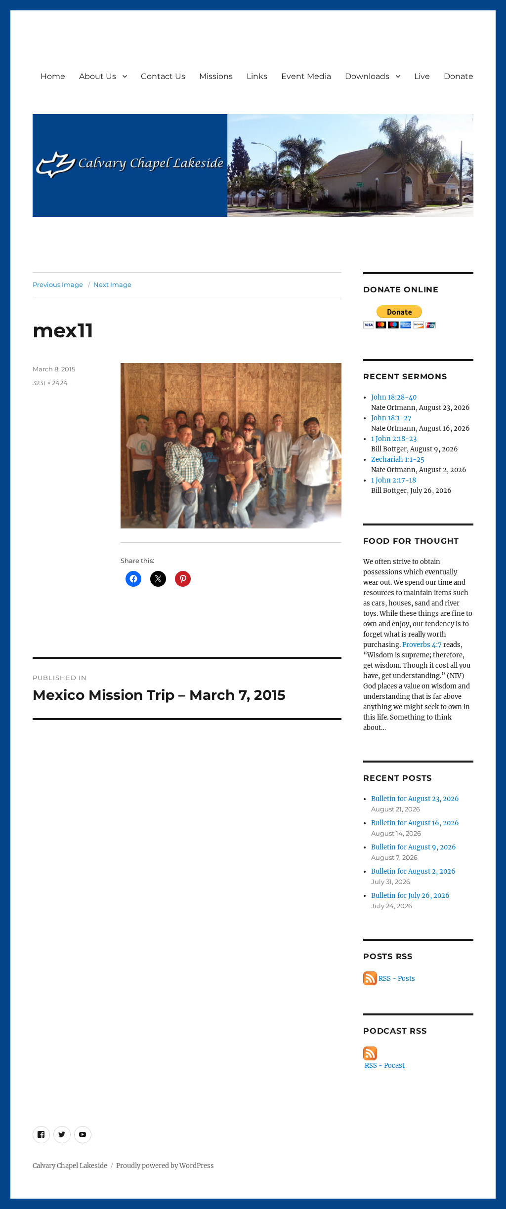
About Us (97, 76)
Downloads (367, 76)
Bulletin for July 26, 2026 (410, 895)
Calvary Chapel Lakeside (70, 1166)
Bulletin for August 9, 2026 (413, 847)
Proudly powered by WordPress (165, 1166)
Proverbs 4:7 (422, 645)
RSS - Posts (396, 978)
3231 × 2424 (50, 383)
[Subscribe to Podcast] (418, 1053)
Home (53, 76)
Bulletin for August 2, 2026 (413, 871)
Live (422, 76)
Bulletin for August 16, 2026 (415, 823)
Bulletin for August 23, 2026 (415, 799)
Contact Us (163, 76)
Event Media (306, 76)
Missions (216, 76)
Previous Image (58, 284)
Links (257, 76)
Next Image (112, 284)
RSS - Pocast (385, 1065)
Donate (458, 76)
